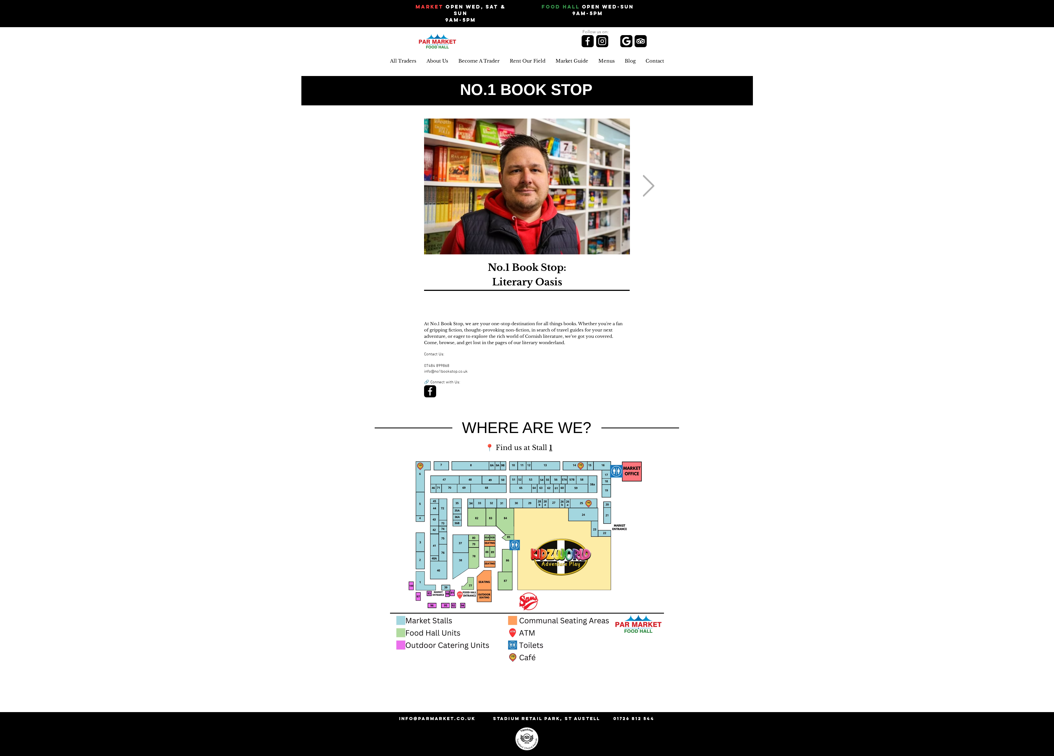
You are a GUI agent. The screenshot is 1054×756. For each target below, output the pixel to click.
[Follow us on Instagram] (602, 41)
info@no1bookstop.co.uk (446, 371)
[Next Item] (648, 186)
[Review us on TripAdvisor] (641, 41)
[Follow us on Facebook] (588, 41)
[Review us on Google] (626, 41)
